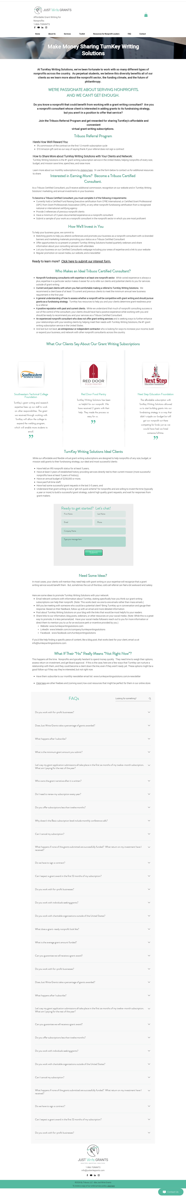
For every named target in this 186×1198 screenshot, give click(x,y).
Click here (41, 683)
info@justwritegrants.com (93, 1170)
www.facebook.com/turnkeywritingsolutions (74, 633)
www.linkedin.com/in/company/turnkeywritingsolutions (77, 629)
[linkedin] (42, 27)
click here (111, 1186)
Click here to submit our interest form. (86, 261)
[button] (146, 15)
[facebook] (35, 27)
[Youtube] (38, 27)
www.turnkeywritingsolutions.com (66, 626)
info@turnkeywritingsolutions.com (49, 643)
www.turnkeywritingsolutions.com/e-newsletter (117, 676)
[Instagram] (46, 27)
